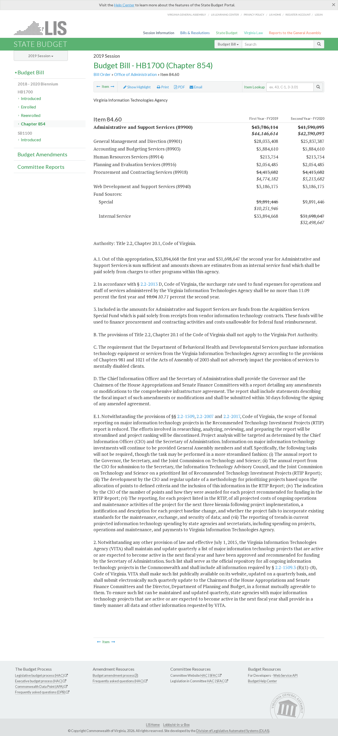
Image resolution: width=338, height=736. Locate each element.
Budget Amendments (42, 154)
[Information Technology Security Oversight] (112, 86)
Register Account (298, 14)
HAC (204, 675)
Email (197, 87)
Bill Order (102, 74)
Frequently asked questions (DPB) (40, 692)
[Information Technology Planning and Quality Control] (98, 86)
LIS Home (153, 725)
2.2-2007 (205, 416)
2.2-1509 (185, 416)
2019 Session (39, 55)
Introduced (31, 98)
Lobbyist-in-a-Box (176, 725)
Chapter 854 (33, 123)
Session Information (158, 33)
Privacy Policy (254, 14)
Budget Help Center (262, 681)
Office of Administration (135, 74)
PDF (181, 87)
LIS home (275, 14)
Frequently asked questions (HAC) (118, 681)
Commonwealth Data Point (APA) (39, 686)
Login (319, 14)
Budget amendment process (113, 675)
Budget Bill (227, 44)
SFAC (214, 675)
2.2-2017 (231, 416)
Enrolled (28, 106)
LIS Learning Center (225, 14)
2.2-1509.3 (285, 567)
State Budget (227, 33)
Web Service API (285, 675)
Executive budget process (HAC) (38, 681)
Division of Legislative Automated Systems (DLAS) (232, 731)
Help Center (124, 5)
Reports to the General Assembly (295, 33)
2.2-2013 (149, 284)
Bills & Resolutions (195, 33)
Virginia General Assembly (186, 14)
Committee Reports (40, 166)
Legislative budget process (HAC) (39, 675)
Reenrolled (30, 115)
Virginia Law (253, 33)
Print (164, 87)
